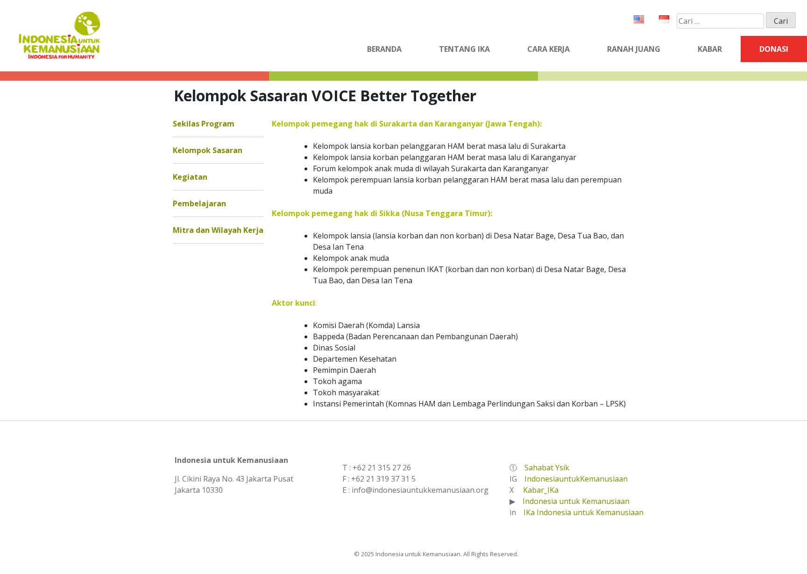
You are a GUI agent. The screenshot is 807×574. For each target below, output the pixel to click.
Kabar (710, 49)
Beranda (384, 49)
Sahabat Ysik (546, 467)
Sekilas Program (203, 124)
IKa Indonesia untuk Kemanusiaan (584, 512)
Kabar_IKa (541, 490)
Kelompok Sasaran (207, 150)
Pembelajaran (199, 203)
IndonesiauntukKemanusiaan (576, 479)
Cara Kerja (548, 49)
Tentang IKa (464, 49)
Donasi (773, 49)
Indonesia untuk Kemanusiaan (576, 501)
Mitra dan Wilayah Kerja (218, 230)
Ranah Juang (633, 49)
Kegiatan (190, 177)
